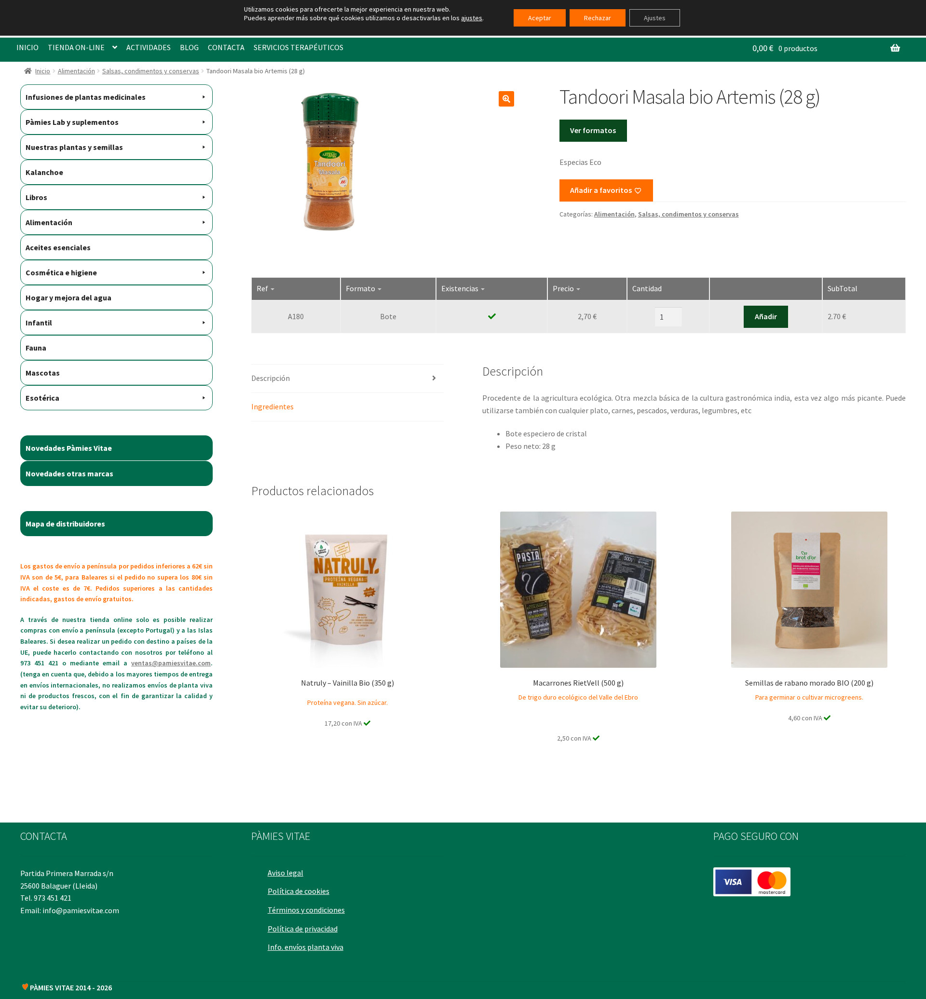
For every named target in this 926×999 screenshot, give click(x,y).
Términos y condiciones (306, 910)
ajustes (471, 18)
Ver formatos (593, 130)
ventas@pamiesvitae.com (171, 663)
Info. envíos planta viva (305, 947)
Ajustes (655, 18)
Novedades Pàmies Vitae (69, 448)
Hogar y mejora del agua (68, 297)
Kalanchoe (44, 172)
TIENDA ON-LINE (76, 47)
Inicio (42, 71)
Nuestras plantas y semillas (74, 147)
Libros (36, 197)
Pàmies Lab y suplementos (72, 122)
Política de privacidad (303, 928)
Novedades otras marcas (69, 473)
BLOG (189, 47)
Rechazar (597, 18)
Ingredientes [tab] (272, 406)
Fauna (36, 347)
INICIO (27, 47)
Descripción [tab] (270, 378)
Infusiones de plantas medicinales (86, 97)
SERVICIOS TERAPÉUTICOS (298, 47)
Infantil (39, 322)
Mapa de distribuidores (65, 523)
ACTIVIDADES (148, 47)
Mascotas (43, 373)
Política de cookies (298, 891)
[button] (506, 99)
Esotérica (42, 398)
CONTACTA (226, 47)
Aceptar (539, 18)
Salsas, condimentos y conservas (150, 71)
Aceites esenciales (58, 247)
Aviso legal (285, 873)
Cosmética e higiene (61, 272)
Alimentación (76, 71)
